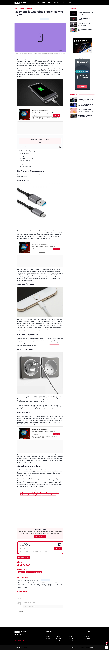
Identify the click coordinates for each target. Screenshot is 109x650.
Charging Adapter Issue (26, 158)
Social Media (59, 640)
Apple (43, 2)
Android (49, 2)
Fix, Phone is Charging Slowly (27, 151)
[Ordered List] (31, 606)
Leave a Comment (24, 557)
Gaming (64, 2)
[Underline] (27, 606)
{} (39, 606)
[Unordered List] (33, 606)
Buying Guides (72, 640)
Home (16, 8)
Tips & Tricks (22, 8)
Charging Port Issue (25, 156)
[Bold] (24, 606)
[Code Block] (36, 606)
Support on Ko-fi (40, 537)
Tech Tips (58, 638)
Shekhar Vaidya (33, 19)
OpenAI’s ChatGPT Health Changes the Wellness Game (85, 110)
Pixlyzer (92, 647)
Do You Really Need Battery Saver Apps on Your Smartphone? (38, 495)
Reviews (58, 636)
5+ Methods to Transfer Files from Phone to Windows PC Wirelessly (40, 493)
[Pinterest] (27, 565)
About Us (86, 634)
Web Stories (71, 638)
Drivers (70, 636)
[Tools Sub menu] (72, 2)
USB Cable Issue (24, 153)
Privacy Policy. (45, 551)
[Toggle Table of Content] (60, 147)
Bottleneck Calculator (85, 647)
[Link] (38, 606)
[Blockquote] (34, 606)
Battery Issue (22, 164)
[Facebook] (18, 565)
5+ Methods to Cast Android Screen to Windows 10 (35, 491)
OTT (57, 634)
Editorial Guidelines (89, 640)
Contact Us (87, 636)
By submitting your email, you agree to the (34, 551)
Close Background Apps (25, 166)
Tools (69, 2)
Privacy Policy (87, 638)
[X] (21, 565)
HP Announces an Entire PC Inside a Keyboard (85, 116)
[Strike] (29, 606)
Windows (56, 2)
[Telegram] (29, 565)
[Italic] (25, 606)
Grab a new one (54, 344)
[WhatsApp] (24, 565)
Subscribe (58, 548)
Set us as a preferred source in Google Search (31, 141)
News (37, 2)
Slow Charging (36, 572)
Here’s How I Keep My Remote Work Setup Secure (85, 105)
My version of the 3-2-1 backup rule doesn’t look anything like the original (86, 99)
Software (70, 634)
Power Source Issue (25, 160)
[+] (41, 606)
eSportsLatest (19, 640)
